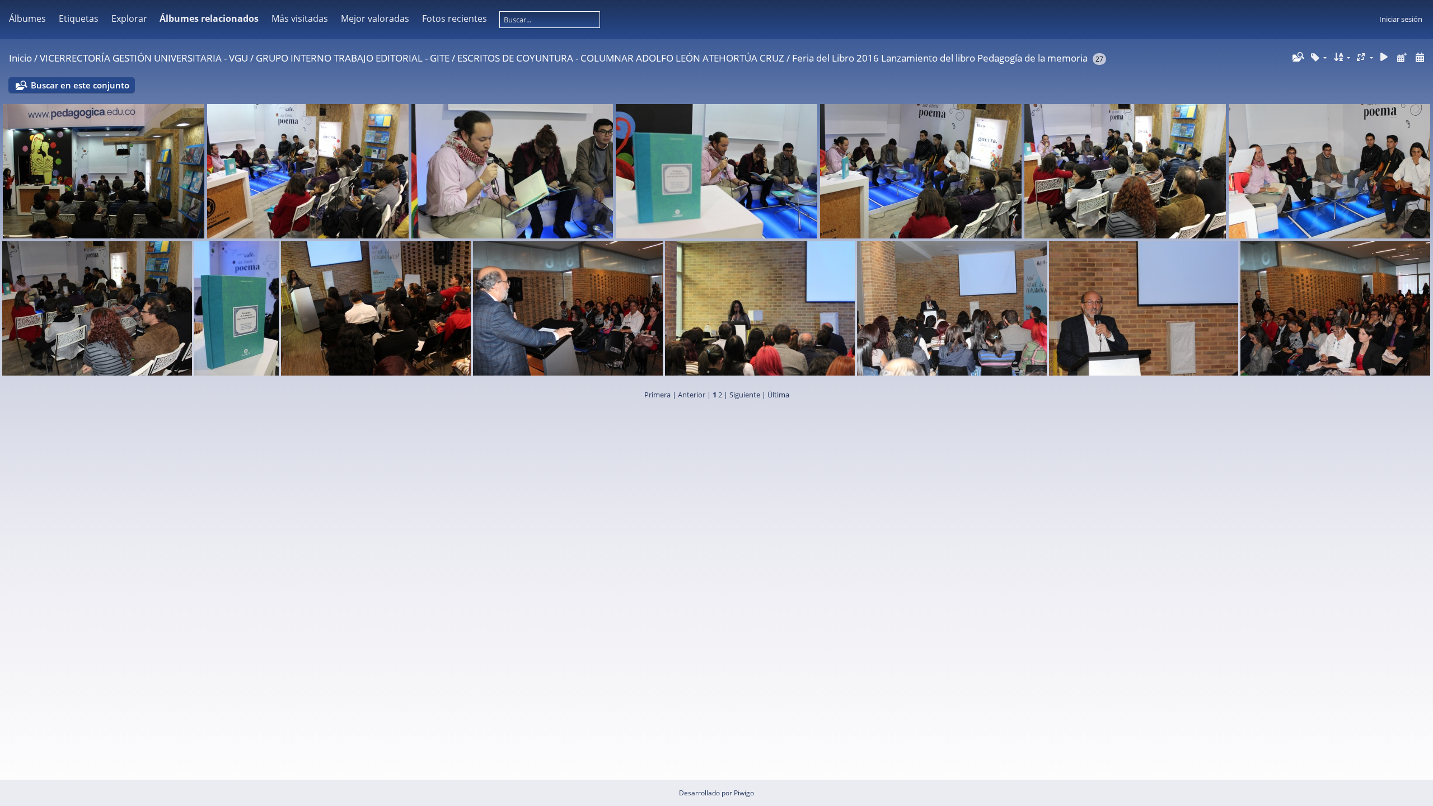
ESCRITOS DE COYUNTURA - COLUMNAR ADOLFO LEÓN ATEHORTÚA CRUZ (620, 57)
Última (778, 395)
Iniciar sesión (1400, 19)
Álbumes (27, 18)
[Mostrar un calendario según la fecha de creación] (1419, 57)
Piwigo (744, 793)
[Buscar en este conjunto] (1297, 57)
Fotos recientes (454, 18)
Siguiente (744, 395)
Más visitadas (299, 18)
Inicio (20, 57)
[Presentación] (1384, 57)
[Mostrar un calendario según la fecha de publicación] (1401, 57)
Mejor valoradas (375, 18)
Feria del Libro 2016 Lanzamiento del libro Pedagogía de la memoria (940, 57)
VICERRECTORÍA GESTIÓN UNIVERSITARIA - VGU (144, 57)
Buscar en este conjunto (80, 85)
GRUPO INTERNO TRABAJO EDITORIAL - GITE (352, 57)
